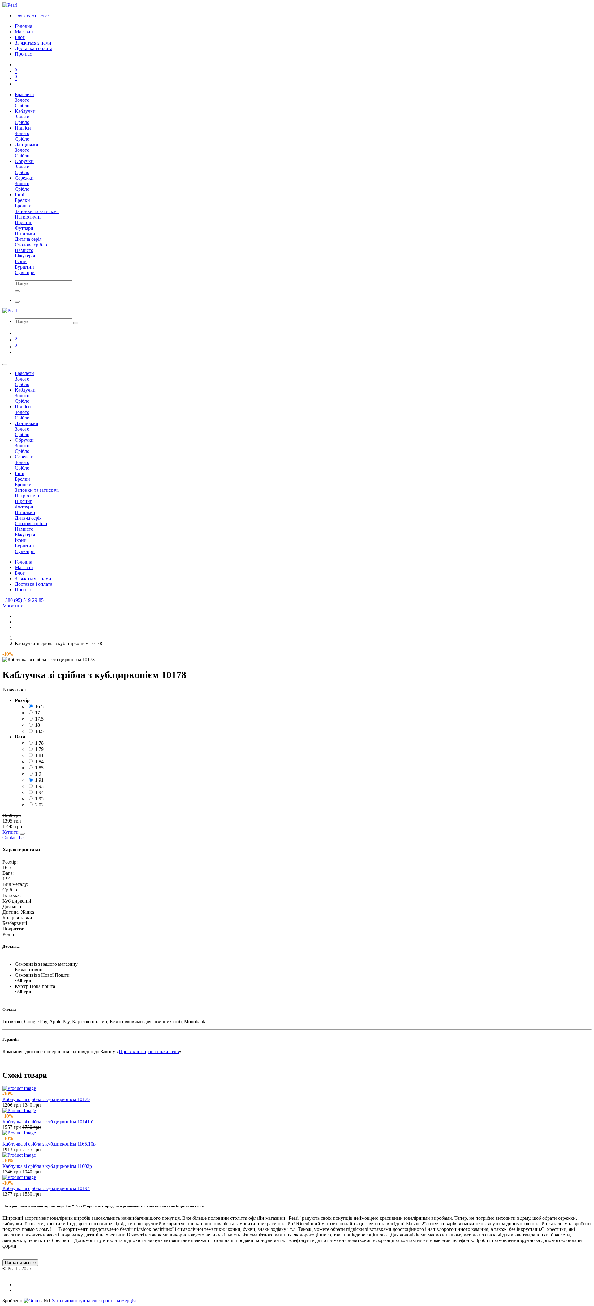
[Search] (17, 291)
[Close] (4, 364)
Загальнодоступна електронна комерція (94, 1300)
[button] (11, 832)
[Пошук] (75, 323)
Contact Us (13, 837)
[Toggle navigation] (17, 302)
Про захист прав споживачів (149, 1051)
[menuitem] (23, 26)
